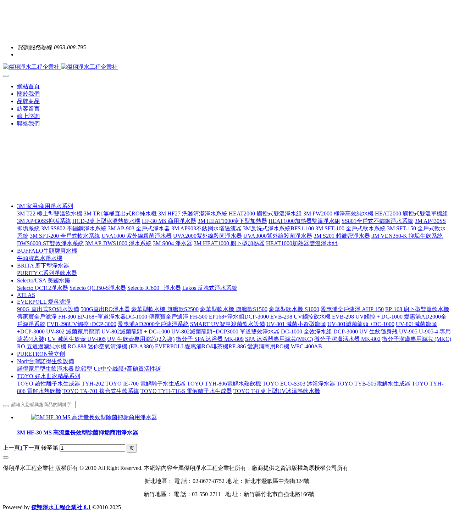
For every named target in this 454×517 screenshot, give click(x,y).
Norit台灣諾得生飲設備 (45, 361)
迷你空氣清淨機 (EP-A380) (121, 346)
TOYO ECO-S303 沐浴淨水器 (298, 384)
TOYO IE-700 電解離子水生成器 (145, 384)
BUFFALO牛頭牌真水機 (47, 251)
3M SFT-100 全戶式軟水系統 (350, 228)
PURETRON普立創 (41, 354)
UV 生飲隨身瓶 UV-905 (388, 331)
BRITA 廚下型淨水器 (43, 266)
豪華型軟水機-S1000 (294, 309)
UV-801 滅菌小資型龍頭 (296, 324)
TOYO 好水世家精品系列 (48, 376)
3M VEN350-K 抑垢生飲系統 (407, 236)
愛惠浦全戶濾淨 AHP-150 (352, 309)
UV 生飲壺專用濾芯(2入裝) (141, 339)
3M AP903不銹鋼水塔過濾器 (206, 228)
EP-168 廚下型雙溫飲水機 (417, 309)
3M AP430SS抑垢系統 (44, 221)
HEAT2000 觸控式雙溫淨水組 (265, 213)
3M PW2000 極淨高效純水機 (338, 213)
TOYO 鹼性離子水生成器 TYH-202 (60, 384)
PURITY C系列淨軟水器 (47, 273)
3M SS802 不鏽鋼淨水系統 (73, 228)
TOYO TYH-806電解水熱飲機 (224, 384)
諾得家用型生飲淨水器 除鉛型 (54, 369)
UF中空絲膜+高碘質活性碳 (127, 369)
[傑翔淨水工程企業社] (227, 67)
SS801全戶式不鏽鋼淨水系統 (377, 221)
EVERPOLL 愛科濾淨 (44, 302)
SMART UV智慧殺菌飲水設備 (227, 324)
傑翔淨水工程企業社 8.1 (61, 507)
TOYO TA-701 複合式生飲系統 (100, 391)
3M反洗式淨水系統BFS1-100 (278, 228)
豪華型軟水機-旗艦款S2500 (165, 309)
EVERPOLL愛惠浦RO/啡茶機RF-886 (200, 346)
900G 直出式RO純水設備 (48, 309)
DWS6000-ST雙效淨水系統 (50, 243)
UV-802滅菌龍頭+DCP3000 (204, 331)
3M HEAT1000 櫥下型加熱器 (229, 243)
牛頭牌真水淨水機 (39, 258)
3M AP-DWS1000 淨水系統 (118, 243)
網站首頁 (28, 86)
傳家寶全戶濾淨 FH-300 (46, 317)
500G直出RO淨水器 (105, 309)
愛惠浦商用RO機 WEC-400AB (284, 346)
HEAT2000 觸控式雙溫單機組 (411, 213)
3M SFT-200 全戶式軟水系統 (65, 236)
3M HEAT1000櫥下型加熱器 (232, 221)
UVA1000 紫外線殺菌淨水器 (136, 236)
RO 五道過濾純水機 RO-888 (51, 346)
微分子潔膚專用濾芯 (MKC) (416, 339)
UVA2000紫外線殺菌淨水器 (207, 236)
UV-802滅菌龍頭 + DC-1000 (135, 331)
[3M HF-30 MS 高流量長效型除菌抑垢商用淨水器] (94, 417)
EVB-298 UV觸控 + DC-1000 (367, 317)
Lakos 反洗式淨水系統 (209, 288)
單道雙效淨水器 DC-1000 (271, 331)
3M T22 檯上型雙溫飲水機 (49, 213)
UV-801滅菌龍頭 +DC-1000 (360, 324)
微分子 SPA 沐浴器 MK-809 (210, 339)
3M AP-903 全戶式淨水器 (139, 228)
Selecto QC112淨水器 (42, 288)
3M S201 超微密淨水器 (342, 236)
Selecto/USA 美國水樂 (43, 280)
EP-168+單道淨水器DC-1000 (112, 317)
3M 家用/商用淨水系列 (45, 206)
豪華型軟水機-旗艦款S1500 (233, 309)
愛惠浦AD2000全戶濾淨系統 (153, 324)
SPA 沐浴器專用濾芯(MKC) (279, 339)
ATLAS (26, 295)
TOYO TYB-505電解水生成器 (373, 384)
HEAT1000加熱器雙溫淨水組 (304, 221)
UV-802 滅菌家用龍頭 (73, 331)
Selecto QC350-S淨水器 (98, 288)
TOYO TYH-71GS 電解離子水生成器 (186, 391)
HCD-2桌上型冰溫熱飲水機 (106, 221)
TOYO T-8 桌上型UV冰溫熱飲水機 (276, 391)
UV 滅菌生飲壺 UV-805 (77, 339)
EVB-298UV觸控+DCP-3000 (81, 324)
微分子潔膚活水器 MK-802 (347, 339)
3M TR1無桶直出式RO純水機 (120, 213)
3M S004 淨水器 (172, 243)
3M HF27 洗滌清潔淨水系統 (192, 213)
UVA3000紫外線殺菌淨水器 (277, 236)
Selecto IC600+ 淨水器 (154, 288)
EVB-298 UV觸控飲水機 (301, 317)
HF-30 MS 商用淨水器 (169, 221)
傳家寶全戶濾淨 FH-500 (178, 317)
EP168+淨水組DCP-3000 (239, 317)
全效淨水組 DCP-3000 (331, 331)
